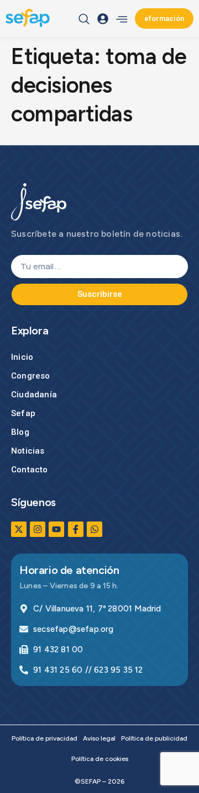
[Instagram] (37, 529)
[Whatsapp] (94, 529)
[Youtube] (56, 529)
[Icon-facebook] (75, 529)
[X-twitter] (19, 529)
